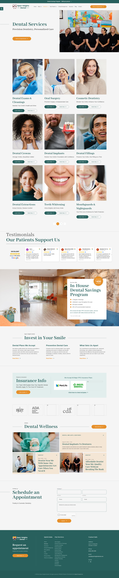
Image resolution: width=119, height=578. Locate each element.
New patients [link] (53, 6)
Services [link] (45, 6)
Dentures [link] (57, 563)
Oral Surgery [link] (57, 541)
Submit (63, 520)
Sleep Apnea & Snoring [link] (60, 557)
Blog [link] (76, 6)
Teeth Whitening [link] (58, 553)
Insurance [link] (71, 6)
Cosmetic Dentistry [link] (59, 545)
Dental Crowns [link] (58, 548)
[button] (112, 254)
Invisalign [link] (57, 562)
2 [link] (62, 223)
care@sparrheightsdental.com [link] (95, 556)
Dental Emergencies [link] (62, 6)
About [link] (39, 6)
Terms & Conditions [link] (48, 557)
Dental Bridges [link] (58, 565)
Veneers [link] (56, 560)
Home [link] (35, 6)
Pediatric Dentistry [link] (59, 558)
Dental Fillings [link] (58, 550)
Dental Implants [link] (58, 546)
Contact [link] (80, 6)
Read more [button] (46, 259)
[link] (1, 8)
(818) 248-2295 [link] (92, 551)
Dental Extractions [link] (59, 551)
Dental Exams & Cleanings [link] (61, 543)
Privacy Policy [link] (47, 555)
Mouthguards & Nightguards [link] (61, 555)
